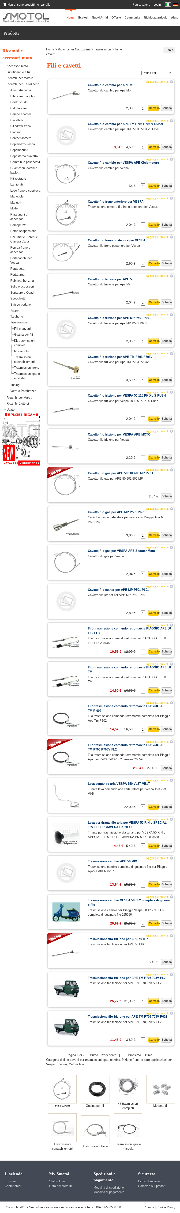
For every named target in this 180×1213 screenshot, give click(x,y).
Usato (11, 409)
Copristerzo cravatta (24, 156)
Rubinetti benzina (22, 280)
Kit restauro (18, 178)
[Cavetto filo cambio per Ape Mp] (66, 96)
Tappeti (15, 310)
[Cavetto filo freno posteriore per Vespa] (66, 251)
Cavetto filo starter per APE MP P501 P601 (118, 589)
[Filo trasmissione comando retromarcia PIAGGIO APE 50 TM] (66, 678)
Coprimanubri (19, 150)
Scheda (167, 108)
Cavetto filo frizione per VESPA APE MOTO (119, 434)
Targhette (16, 316)
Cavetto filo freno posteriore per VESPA (116, 240)
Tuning (14, 385)
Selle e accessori (22, 286)
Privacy (149, 1207)
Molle (14, 208)
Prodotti (171, 33)
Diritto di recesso (149, 1181)
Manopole (16, 196)
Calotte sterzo (19, 108)
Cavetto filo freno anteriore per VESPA (115, 201)
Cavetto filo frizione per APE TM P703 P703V (120, 357)
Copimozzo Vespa (22, 144)
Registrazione (141, 4)
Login (157, 4)
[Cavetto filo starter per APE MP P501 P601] (66, 601)
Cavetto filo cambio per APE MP (111, 85)
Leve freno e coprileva (25, 190)
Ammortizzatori (20, 90)
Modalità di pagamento (109, 1192)
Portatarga (17, 274)
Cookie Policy (166, 1207)
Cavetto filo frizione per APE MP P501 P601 (119, 318)
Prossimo (134, 1055)
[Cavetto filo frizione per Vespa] (66, 445)
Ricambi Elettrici (18, 403)
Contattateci (13, 1186)
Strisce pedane (20, 304)
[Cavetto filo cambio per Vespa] (66, 174)
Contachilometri (20, 138)
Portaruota (17, 268)
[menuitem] (132, 17)
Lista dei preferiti (60, 1186)
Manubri (15, 202)
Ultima (148, 1055)
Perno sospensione (23, 231)
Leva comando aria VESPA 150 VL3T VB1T (119, 783)
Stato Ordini (57, 1181)
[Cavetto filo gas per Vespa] (66, 562)
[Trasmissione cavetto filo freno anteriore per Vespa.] (66, 213)
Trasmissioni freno (26, 367)
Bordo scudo (18, 102)
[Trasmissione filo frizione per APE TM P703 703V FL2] (66, 989)
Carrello (154, 108)
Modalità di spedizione (109, 1187)
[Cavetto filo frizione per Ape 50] (66, 290)
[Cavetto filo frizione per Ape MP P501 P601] (66, 329)
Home (50, 49)
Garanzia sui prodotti (152, 1186)
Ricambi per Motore (20, 78)
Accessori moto (17, 66)
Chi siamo (11, 1181)
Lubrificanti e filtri (18, 72)
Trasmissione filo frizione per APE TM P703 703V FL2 (126, 978)
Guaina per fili (23, 334)
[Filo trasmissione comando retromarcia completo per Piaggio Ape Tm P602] (66, 717)
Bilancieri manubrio (23, 96)
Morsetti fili (21, 351)
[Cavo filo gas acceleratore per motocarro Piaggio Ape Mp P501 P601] (66, 523)
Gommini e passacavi (25, 162)
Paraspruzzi (18, 225)
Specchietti (18, 298)
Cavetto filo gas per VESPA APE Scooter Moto (121, 551)
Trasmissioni (19, 322)
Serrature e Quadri (22, 292)
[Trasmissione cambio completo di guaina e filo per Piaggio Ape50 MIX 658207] (66, 872)
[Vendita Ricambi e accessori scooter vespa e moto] (26, 17)
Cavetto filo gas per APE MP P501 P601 (116, 512)
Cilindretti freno (20, 126)
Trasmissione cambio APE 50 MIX (112, 861)
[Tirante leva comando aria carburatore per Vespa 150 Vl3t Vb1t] (66, 795)
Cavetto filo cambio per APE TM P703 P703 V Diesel (125, 124)
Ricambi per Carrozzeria (23, 84)
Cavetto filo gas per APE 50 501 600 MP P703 (120, 473)
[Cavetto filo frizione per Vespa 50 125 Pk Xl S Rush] (66, 407)
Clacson (15, 132)
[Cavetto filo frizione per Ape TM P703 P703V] (66, 368)
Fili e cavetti (22, 328)
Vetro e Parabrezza (23, 391)
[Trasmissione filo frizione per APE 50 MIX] (66, 950)
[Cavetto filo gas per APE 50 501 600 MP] (66, 484)
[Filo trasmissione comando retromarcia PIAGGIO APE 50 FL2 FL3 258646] (66, 639)
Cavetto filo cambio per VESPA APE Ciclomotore (123, 162)
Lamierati (16, 184)
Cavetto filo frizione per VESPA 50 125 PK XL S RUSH (127, 395)
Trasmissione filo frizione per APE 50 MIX (118, 939)
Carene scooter (20, 114)
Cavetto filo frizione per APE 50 (110, 279)
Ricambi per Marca (19, 397)
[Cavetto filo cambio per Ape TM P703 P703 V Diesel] (66, 135)
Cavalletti (16, 120)
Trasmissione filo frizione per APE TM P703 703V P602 (127, 1016)
